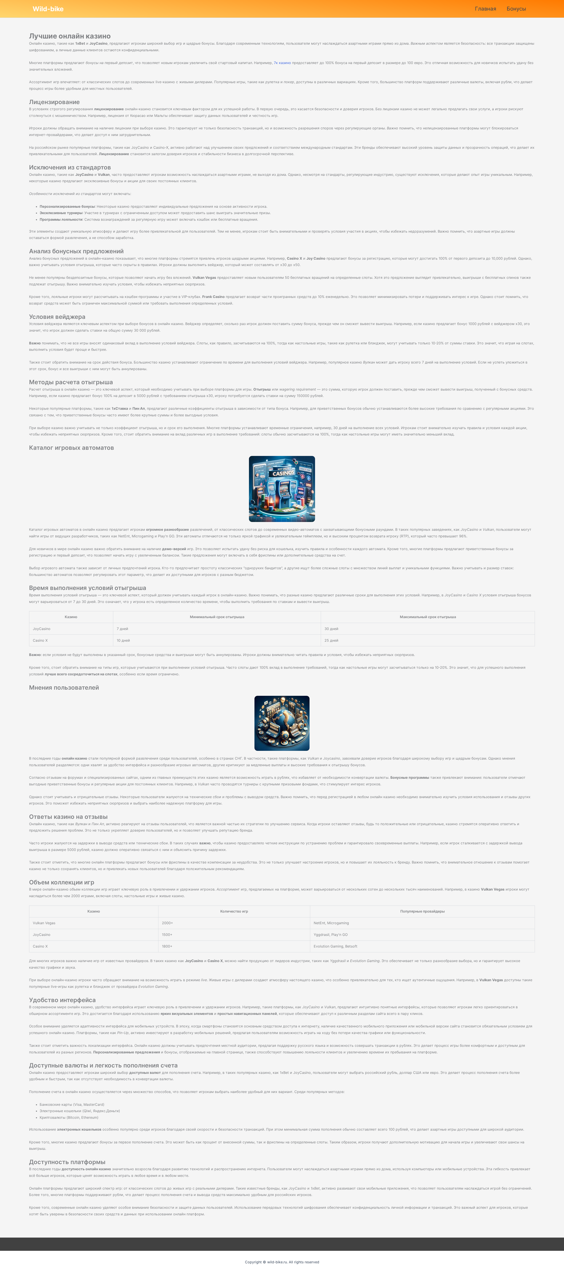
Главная (485, 9)
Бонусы (516, 9)
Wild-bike (48, 9)
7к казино (282, 63)
